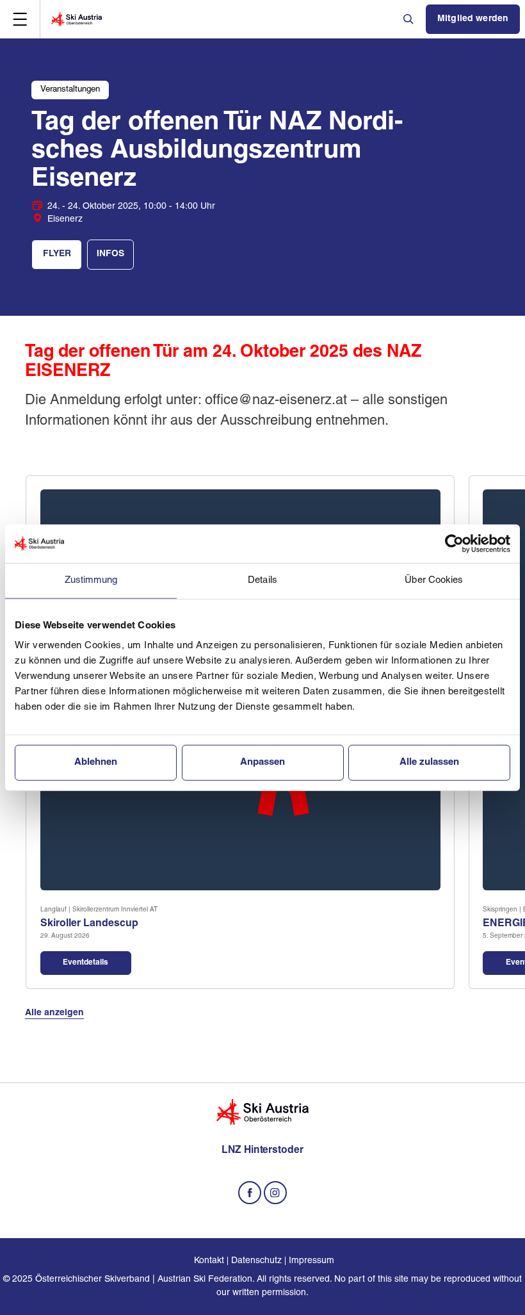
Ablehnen (95, 762)
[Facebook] (249, 1192)
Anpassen (262, 762)
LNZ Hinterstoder (262, 1150)
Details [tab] (262, 580)
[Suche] (410, 19)
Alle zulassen (429, 762)
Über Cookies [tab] (434, 580)
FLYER (57, 254)
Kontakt (209, 1261)
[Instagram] (275, 1192)
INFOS (110, 254)
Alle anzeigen (54, 1013)
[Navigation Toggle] (20, 19)
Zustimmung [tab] (91, 580)
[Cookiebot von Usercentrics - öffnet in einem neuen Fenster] (454, 543)
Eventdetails (85, 963)
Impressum (311, 1261)
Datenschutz (256, 1261)
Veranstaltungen (70, 89)
